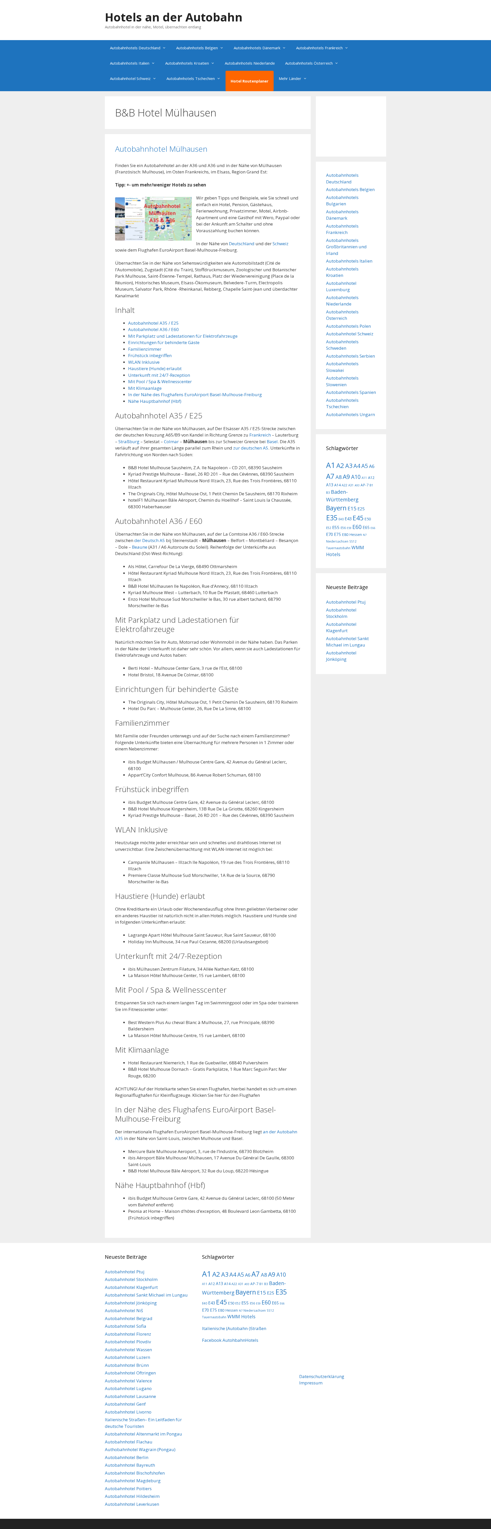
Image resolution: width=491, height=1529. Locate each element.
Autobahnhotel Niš (124, 1310)
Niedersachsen (337, 541)
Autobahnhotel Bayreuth (130, 1465)
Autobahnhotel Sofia (125, 1326)
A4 (356, 466)
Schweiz (280, 243)
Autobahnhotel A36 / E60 (153, 329)
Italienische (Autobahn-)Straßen (234, 1328)
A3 (348, 466)
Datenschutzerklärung (321, 1376)
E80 (345, 534)
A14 (337, 484)
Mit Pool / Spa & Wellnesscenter (160, 381)
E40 (341, 519)
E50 (367, 518)
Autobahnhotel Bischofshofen (135, 1473)
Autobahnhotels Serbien (350, 356)
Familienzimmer (144, 349)
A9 (346, 476)
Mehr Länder (290, 78)
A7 (330, 476)
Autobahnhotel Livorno (128, 1412)
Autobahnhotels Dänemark (257, 47)
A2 (340, 465)
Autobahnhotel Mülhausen (161, 149)
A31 (351, 485)
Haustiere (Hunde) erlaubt (155, 368)
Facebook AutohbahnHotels (230, 1340)
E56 (343, 528)
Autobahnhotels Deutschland (135, 47)
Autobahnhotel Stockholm (131, 1279)
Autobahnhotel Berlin (126, 1457)
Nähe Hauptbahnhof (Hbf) (154, 401)
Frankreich (260, 435)
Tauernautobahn (338, 548)
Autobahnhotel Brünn (127, 1365)
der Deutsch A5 (149, 540)
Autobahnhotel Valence (128, 1381)
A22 (344, 485)
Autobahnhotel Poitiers (128, 1488)
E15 (352, 508)
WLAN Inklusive (144, 362)
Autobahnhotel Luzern (127, 1357)
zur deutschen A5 (250, 448)
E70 (329, 534)
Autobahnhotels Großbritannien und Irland (346, 246)
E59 (349, 528)
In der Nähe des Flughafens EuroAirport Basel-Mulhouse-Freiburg (195, 394)
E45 (358, 518)
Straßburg (128, 441)
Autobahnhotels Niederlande (250, 63)
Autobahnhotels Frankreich (319, 47)
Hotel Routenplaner (250, 81)
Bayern (336, 507)
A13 (329, 485)
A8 (339, 477)
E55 (336, 527)
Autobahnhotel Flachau (128, 1442)
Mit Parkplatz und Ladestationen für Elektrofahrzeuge (183, 336)
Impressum (310, 1383)
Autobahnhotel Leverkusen (132, 1504)
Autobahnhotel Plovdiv (128, 1342)
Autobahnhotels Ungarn (350, 414)
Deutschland (241, 243)
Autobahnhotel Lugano (128, 1388)
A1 (330, 465)
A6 (371, 466)
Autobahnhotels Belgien (197, 47)
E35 (332, 517)
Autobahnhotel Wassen (128, 1349)
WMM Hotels (241, 1316)
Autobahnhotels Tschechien (190, 78)
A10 (356, 476)
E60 (357, 527)
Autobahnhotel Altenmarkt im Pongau (143, 1434)
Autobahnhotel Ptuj (346, 602)
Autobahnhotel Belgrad (128, 1318)
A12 (371, 477)
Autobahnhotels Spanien (351, 392)
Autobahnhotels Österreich (309, 63)
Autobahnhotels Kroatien (187, 63)
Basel (272, 441)
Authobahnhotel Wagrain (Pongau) (140, 1449)
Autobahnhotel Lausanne (130, 1396)
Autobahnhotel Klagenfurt (131, 1287)
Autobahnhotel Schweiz (130, 78)
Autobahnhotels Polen (348, 326)
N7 (364, 535)
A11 (364, 478)
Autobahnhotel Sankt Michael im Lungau (146, 1295)
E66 (373, 528)
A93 (357, 485)
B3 (328, 492)
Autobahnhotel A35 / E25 (153, 323)
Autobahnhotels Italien (129, 63)
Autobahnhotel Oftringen (130, 1373)
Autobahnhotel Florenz (128, 1334)
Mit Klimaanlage (145, 388)
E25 (361, 509)
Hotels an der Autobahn (173, 17)
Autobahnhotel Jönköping (131, 1303)
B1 (371, 485)
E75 (337, 534)
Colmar (171, 441)
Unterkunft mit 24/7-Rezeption (159, 375)
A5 (364, 465)
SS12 (352, 541)
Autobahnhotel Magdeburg (133, 1481)
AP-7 (365, 485)
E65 (366, 527)
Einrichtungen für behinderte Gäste (163, 342)
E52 (328, 528)
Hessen (355, 534)
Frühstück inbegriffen (150, 355)
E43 (348, 519)
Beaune (139, 547)
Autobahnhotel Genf (125, 1404)
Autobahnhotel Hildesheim (132, 1496)
